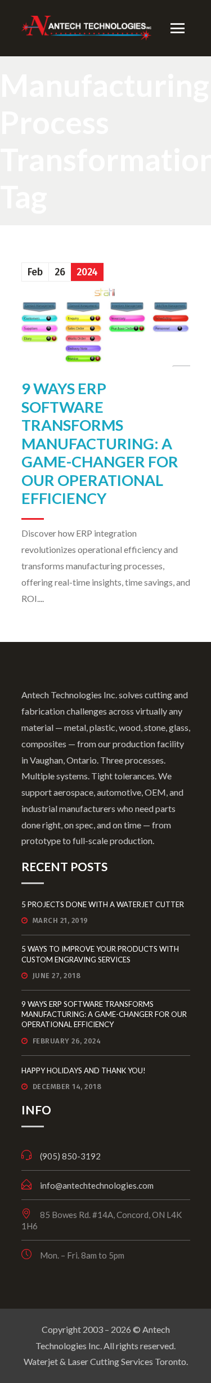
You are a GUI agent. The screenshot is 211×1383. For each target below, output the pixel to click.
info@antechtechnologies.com (97, 1185)
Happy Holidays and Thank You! (83, 1070)
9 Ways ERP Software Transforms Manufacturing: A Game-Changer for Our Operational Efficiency (99, 443)
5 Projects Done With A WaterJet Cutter (102, 904)
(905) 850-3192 (70, 1156)
